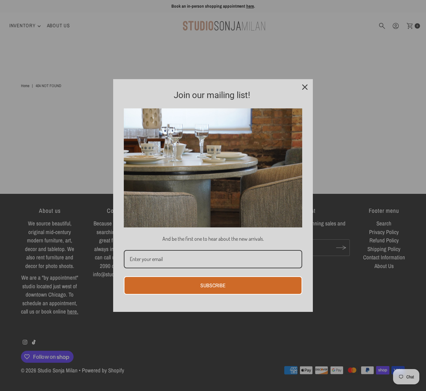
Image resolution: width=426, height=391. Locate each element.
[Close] (305, 87)
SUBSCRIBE (213, 285)
